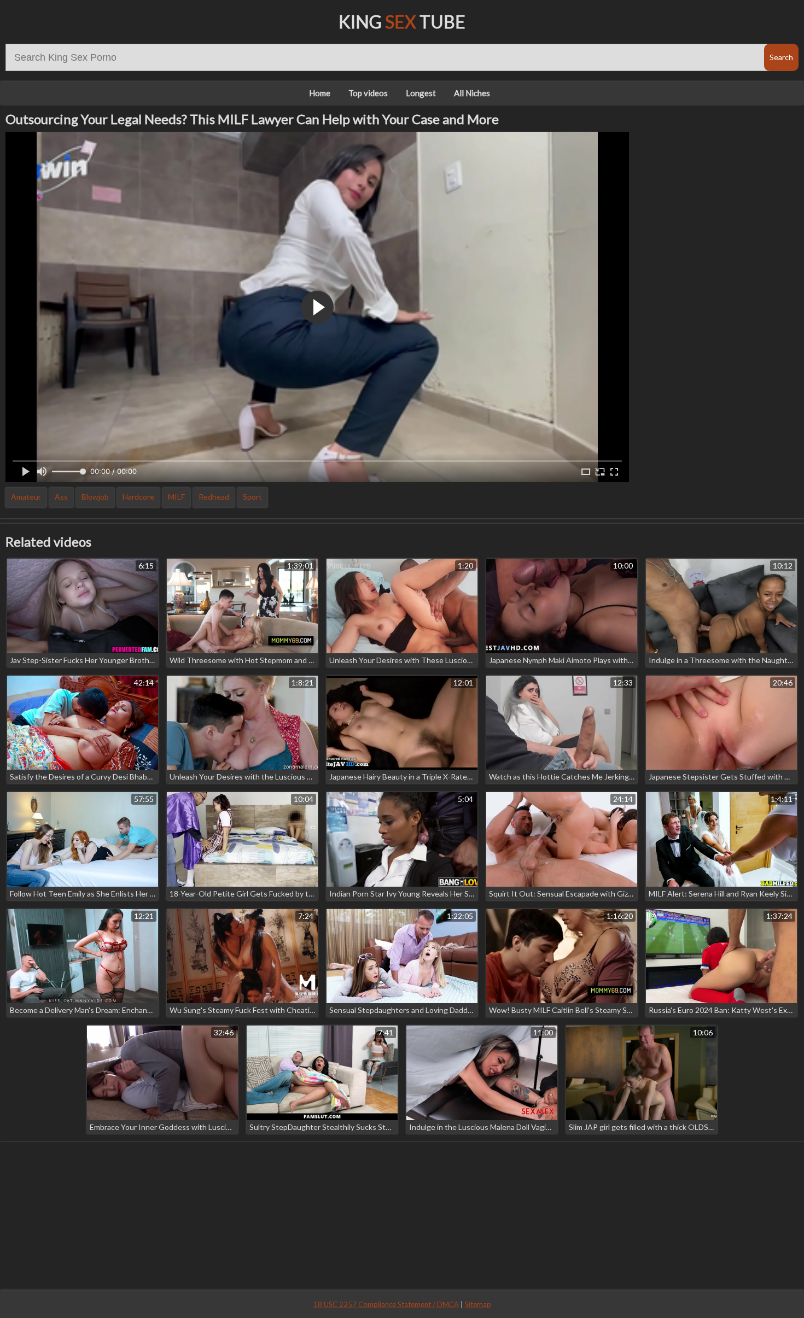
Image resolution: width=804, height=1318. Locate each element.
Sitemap (478, 1304)
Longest (421, 93)
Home (319, 93)
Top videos (368, 93)
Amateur (26, 496)
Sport (252, 496)
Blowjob (95, 496)
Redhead (214, 496)
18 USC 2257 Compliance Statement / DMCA (386, 1304)
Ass (61, 496)
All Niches (472, 93)
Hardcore (138, 496)
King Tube (402, 21)
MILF (176, 496)
